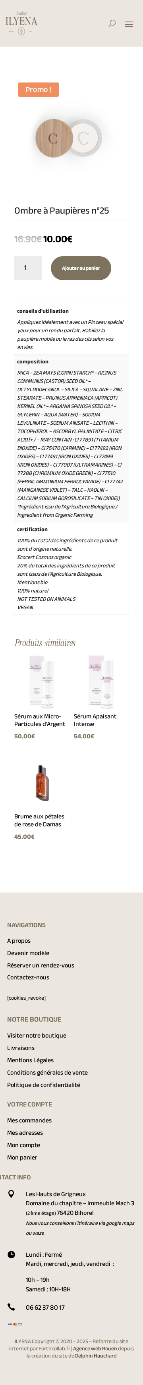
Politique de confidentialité (43, 1085)
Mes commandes (29, 1120)
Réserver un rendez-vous (40, 965)
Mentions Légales (30, 1060)
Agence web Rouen (95, 1348)
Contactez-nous (28, 977)
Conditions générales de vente (47, 1073)
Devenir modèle (28, 953)
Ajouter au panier (81, 268)
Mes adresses (25, 1133)
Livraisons (21, 1048)
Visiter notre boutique (36, 1036)
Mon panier (22, 1157)
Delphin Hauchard (96, 1355)
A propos (19, 941)
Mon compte (23, 1145)
